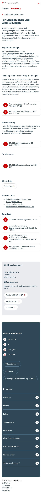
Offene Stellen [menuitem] (7, 488)
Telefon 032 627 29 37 (14, 295)
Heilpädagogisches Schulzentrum (18, 199)
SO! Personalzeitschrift (11, 463)
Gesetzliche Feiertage (11, 446)
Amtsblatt (9, 371)
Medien (6, 406)
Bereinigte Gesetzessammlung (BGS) (19, 379)
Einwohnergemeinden (11, 438)
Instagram (12, 349)
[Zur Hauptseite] (10, 2)
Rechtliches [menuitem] (6, 483)
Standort (9, 307)
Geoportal (7, 397)
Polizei (5, 414)
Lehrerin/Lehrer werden (15, 204)
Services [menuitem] (5, 9)
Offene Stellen (10, 364)
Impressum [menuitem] (6, 485)
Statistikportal (8, 422)
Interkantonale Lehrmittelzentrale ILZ (20, 207)
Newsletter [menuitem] (6, 490)
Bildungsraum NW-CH (14, 202)
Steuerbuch (7, 431)
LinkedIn (11, 355)
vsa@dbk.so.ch (11, 301)
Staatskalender (8, 455)
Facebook (12, 339)
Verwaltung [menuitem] (16, 9)
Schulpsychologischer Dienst (13, 14)
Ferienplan (8, 186)
